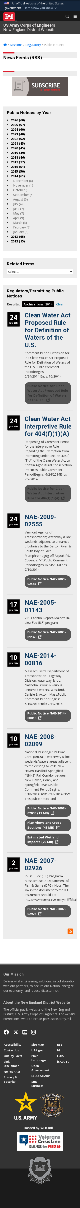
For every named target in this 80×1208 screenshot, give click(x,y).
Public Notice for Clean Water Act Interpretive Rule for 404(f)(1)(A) (45, 493)
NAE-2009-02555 (41, 520)
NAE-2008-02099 (41, 740)
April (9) (18, 218)
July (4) (18, 204)
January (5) (20, 232)
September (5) (23, 195)
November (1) (23, 185)
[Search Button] (65, 16)
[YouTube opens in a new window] (24, 1032)
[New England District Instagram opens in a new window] (33, 1032)
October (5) (21, 190)
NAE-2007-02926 (41, 864)
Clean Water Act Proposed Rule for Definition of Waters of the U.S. (47, 330)
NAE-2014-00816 (41, 659)
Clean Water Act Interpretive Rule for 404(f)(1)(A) (48, 426)
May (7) (18, 213)
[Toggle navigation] (73, 16)
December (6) (23, 181)
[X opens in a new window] (15, 1032)
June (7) (18, 209)
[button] (41, 8)
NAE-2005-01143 (41, 606)
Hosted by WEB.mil (38, 1128)
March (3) (20, 222)
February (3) (21, 227)
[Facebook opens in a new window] (6, 1032)
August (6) (20, 199)
